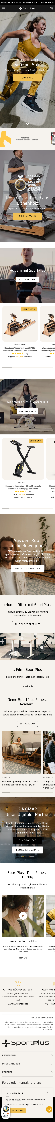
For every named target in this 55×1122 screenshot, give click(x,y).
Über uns (23, 958)
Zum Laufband (27, 216)
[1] (41, 647)
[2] (21, 638)
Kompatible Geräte (27, 850)
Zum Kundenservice (18, 1003)
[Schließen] (49, 1091)
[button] (20, 353)
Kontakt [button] (7, 1072)
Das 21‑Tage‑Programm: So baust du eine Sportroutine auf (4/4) (20, 783)
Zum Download (27, 840)
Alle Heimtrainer (27, 411)
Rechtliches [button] (9, 1055)
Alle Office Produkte (27, 624)
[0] (15, 654)
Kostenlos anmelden (27, 568)
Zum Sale (27, 77)
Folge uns (27, 685)
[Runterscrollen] (27, 124)
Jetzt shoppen (16, 1110)
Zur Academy (27, 723)
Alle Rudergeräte (27, 279)
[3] (35, 634)
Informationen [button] (11, 1063)
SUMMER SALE (30, 2)
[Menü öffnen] (6, 8)
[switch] (5, 1116)
